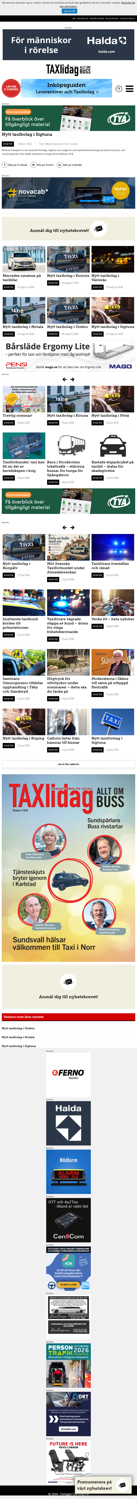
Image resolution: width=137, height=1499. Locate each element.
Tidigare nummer (96, 18)
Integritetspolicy (127, 18)
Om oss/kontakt (112, 18)
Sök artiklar (82, 18)
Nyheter (7, 144)
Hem (74, 18)
